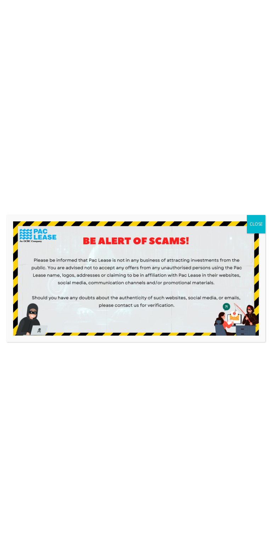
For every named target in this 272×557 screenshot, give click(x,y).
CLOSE (256, 224)
